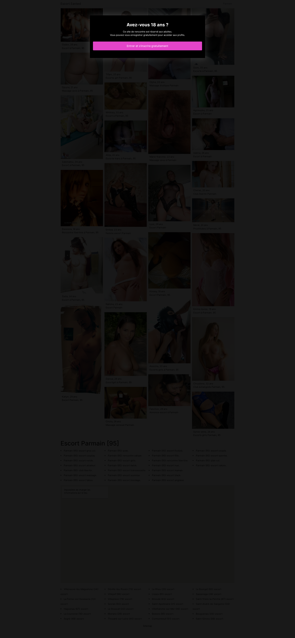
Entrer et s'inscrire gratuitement (147, 46)
